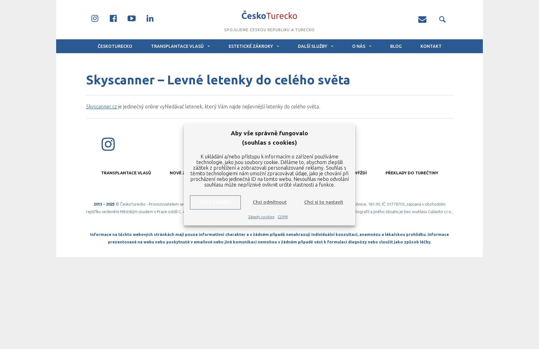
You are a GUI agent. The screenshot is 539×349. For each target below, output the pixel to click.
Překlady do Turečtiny (412, 173)
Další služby (312, 46)
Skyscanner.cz (101, 106)
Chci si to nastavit (323, 202)
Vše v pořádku (215, 202)
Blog (396, 46)
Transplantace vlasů (177, 46)
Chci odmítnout (270, 202)
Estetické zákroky (251, 46)
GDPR (283, 217)
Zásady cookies (261, 217)
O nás (358, 46)
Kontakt (431, 46)
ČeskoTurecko (115, 46)
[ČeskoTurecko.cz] (269, 15)
